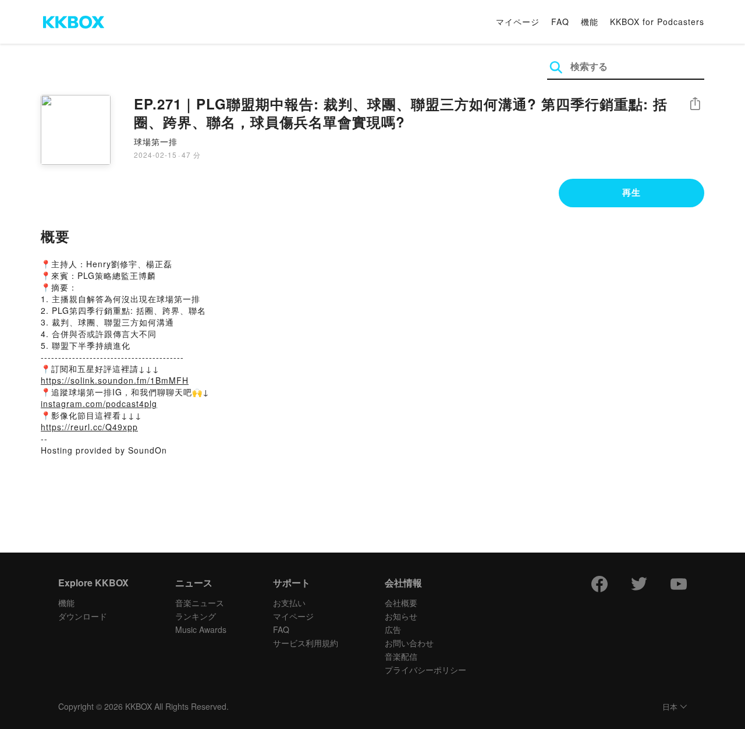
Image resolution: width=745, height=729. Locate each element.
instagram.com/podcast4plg (99, 403)
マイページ (518, 21)
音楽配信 (401, 656)
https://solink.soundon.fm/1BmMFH (115, 380)
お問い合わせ (409, 643)
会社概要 (401, 602)
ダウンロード (82, 616)
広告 (393, 629)
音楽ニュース (199, 602)
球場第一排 (156, 141)
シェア (695, 103)
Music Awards (200, 629)
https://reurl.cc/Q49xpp (89, 427)
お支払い (289, 602)
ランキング (195, 616)
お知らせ (401, 616)
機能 (589, 21)
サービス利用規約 (305, 643)
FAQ (560, 21)
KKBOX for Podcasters (657, 21)
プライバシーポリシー (425, 669)
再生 (631, 192)
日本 (669, 707)
